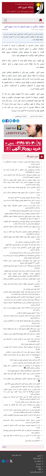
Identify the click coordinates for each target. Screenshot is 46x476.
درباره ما (38, 464)
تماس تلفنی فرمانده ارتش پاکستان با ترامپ (26, 363)
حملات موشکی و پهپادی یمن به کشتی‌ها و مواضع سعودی (22, 214)
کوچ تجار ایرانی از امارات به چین (30, 326)
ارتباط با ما (38, 461)
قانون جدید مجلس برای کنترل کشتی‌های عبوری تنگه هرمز (22, 384)
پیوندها (38, 467)
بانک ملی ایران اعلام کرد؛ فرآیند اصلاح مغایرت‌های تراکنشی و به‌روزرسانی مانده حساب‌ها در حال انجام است (21, 293)
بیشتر (4, 447)
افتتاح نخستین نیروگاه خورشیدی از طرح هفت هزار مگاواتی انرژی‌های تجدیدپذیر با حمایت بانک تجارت (21, 222)
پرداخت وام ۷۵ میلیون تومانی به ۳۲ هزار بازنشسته (24, 198)
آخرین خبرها (37, 458)
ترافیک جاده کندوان (36, 116)
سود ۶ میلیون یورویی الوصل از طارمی (28, 313)
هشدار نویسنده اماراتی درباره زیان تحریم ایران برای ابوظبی (22, 271)
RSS (39, 469)
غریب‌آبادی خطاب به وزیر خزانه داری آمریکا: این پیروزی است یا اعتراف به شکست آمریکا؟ (21, 398)
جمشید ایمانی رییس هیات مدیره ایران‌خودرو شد (24, 253)
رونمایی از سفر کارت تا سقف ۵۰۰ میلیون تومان (25, 387)
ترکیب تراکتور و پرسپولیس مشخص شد (27, 242)
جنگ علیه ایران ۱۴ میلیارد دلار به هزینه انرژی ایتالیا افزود (22, 245)
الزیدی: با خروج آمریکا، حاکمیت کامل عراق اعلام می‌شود (23, 297)
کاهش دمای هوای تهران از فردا (30, 344)
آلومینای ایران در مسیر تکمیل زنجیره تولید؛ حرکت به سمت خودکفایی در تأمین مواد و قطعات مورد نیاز (21, 411)
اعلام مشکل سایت (35, 472)
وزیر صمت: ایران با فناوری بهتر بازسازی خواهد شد (24, 211)
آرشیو (39, 456)
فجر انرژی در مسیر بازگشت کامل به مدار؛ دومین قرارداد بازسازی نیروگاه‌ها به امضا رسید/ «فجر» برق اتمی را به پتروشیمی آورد (21, 391)
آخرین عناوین (33, 156)
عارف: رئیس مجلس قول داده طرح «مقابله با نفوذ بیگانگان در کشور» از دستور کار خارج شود (21, 217)
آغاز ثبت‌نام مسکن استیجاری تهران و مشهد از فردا (25, 360)
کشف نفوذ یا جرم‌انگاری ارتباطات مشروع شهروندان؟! (24, 371)
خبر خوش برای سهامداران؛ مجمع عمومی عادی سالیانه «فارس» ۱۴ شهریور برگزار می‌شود (21, 262)
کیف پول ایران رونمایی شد (31, 289)
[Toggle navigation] (5, 20)
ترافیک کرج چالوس (21, 116)
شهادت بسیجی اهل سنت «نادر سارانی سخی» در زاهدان (23, 352)
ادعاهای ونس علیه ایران (32, 441)
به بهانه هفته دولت (34, 167)
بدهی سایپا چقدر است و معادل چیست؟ (27, 402)
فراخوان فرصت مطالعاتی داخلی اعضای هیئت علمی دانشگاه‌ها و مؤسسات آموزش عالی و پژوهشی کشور (21, 275)
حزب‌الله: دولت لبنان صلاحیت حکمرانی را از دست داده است (22, 300)
